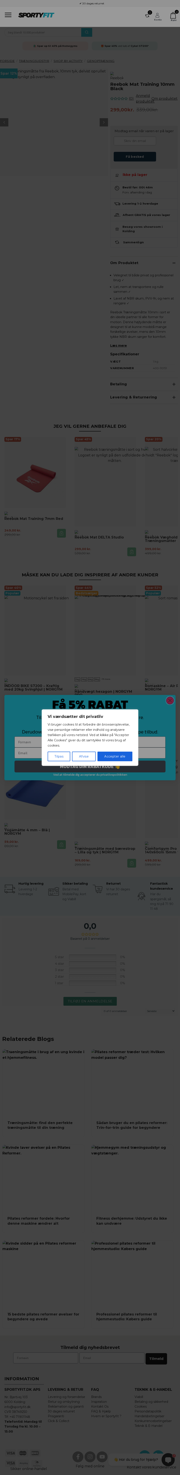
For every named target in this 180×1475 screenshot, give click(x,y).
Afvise (84, 756)
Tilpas (58, 756)
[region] (90, 737)
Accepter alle (114, 756)
